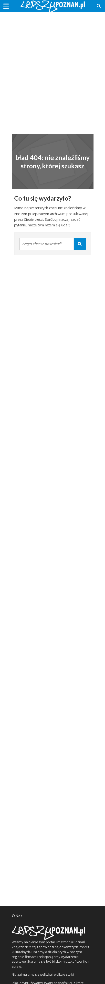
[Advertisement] (52, 70)
